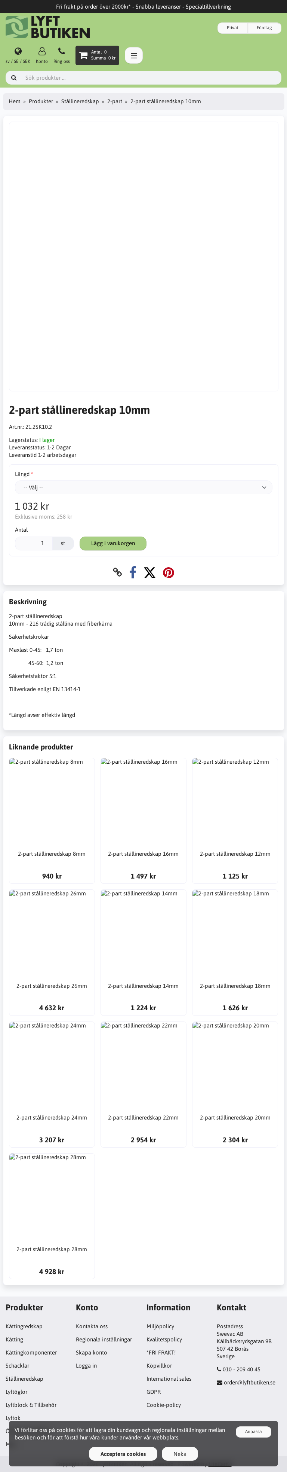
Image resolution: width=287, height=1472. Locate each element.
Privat (232, 27)
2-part (114, 101)
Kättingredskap (24, 1326)
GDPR (153, 1392)
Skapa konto (91, 1352)
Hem (15, 101)
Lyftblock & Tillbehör (31, 1405)
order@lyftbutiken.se (249, 1382)
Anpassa (253, 1431)
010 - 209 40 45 (241, 1369)
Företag (264, 27)
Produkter (41, 101)
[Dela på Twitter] (150, 572)
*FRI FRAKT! (161, 1352)
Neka (179, 1454)
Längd (22, 474)
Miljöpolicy (160, 1326)
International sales (168, 1378)
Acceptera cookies (123, 1454)
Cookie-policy (163, 1405)
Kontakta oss (92, 1326)
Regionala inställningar (104, 1339)
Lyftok (13, 1418)
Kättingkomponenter (31, 1352)
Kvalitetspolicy (164, 1339)
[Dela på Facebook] (132, 572)
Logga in (86, 1365)
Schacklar (17, 1365)
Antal (21, 529)
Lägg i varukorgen (113, 543)
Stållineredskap (80, 101)
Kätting (14, 1339)
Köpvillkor (159, 1365)
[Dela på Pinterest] (168, 572)
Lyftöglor (16, 1392)
